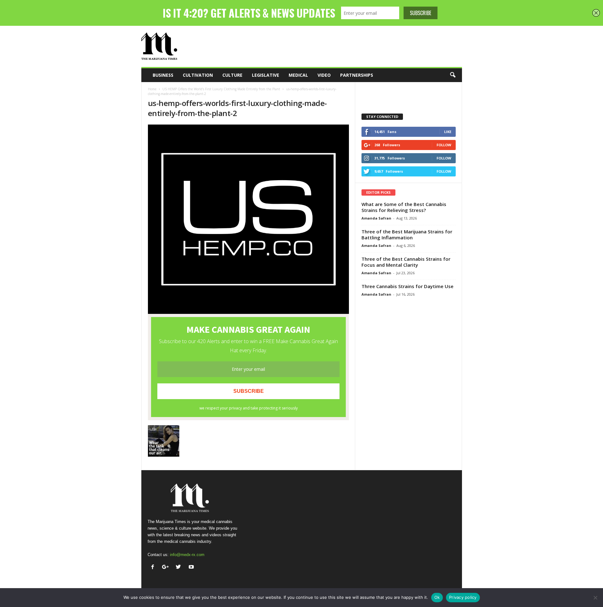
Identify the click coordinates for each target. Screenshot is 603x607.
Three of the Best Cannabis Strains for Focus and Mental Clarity (405, 262)
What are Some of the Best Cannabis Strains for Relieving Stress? (403, 207)
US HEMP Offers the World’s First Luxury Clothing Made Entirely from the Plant (221, 89)
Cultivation (198, 75)
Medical (298, 75)
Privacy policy (463, 597)
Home (152, 89)
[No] (595, 597)
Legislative (265, 75)
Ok (437, 597)
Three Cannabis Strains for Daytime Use (407, 286)
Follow (444, 144)
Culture (232, 75)
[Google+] (166, 567)
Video (324, 75)
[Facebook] (154, 567)
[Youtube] (192, 567)
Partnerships (356, 75)
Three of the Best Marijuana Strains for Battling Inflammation (406, 234)
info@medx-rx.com (187, 554)
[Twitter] (179, 567)
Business (163, 75)
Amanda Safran (376, 218)
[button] (452, 75)
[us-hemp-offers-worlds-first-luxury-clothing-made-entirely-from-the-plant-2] (248, 219)
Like (447, 131)
